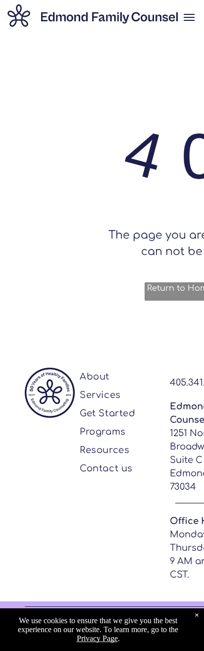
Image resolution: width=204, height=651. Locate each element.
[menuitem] (120, 377)
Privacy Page (97, 638)
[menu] (189, 17)
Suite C (186, 460)
